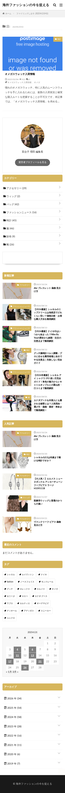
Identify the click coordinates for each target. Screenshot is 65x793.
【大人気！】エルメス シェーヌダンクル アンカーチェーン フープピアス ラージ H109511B (48, 484)
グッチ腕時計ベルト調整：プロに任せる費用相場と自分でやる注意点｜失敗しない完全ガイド (48, 358)
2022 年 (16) (14, 736)
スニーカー (46, 611)
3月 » (15, 672)
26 (25, 667)
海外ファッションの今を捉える (25, 5)
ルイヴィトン (28, 575)
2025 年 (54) (14, 708)
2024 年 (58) (14, 717)
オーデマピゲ (43, 603)
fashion (10, 582)
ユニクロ (11, 618)
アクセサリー (16, 188)
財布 (10, 236)
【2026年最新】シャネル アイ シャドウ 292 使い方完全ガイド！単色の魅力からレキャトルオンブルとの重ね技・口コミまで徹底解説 (48, 381)
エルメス (41, 589)
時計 (11, 220)
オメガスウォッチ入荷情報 (20, 74)
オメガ (37, 82)
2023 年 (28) (14, 726)
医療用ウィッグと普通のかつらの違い (48, 502)
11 (17, 655)
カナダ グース (41, 596)
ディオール (12, 611)
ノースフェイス (27, 582)
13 (32, 655)
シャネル (11, 575)
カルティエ (25, 603)
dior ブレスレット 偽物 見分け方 (47, 290)
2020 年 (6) (13, 754)
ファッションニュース (21, 212)
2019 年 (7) (13, 764)
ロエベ (25, 596)
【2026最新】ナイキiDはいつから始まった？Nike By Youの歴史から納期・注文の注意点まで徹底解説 (47, 336)
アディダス (29, 611)
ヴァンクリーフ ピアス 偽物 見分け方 (47, 523)
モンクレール (47, 582)
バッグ (12, 204)
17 (9, 661)
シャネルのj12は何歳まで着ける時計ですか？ (47, 459)
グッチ (10, 589)
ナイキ (44, 575)
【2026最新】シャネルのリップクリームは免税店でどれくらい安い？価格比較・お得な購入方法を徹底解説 (48, 314)
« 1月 (9, 672)
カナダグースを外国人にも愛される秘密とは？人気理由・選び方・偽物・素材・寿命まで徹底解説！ (48, 405)
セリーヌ (11, 596)
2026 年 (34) (14, 698)
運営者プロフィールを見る (32, 162)
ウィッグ (13, 196)
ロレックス (25, 589)
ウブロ (10, 603)
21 (40, 661)
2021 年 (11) (14, 745)
